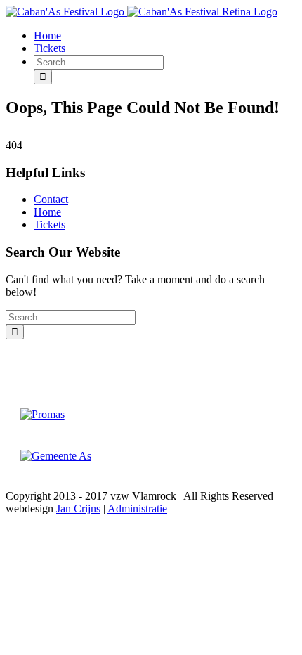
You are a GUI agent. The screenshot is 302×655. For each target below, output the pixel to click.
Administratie (137, 508)
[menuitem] (165, 36)
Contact (51, 199)
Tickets (49, 225)
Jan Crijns (78, 508)
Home (47, 212)
